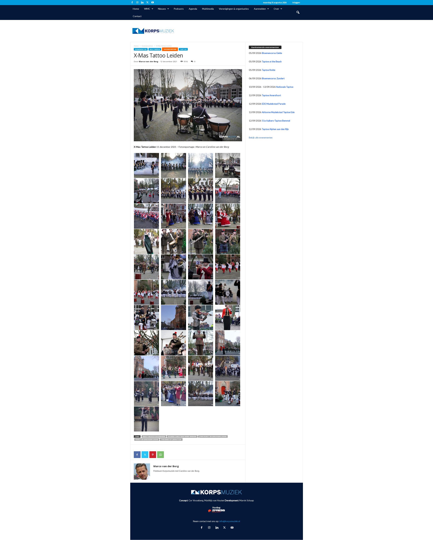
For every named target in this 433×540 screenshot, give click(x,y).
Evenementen (147, 46)
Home (136, 8)
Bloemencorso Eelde (272, 53)
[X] (147, 2)
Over (276, 8)
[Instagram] (137, 2)
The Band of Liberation (171, 439)
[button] (298, 12)
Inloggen (296, 2)
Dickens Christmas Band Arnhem (182, 436)
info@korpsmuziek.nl (229, 521)
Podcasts (179, 8)
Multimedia (208, 8)
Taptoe (183, 49)
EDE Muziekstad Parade (274, 103)
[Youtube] (153, 2)
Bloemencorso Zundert (273, 78)
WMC (147, 8)
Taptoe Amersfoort (271, 95)
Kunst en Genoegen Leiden (146, 439)
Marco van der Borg (148, 61)
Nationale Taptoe (284, 87)
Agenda (193, 8)
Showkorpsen (170, 49)
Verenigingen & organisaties (234, 8)
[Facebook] (132, 2)
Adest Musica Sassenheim (154, 436)
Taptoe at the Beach (272, 61)
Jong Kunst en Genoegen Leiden (212, 436)
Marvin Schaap (246, 500)
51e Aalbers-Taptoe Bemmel (276, 120)
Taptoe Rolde (268, 70)
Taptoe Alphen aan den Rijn (275, 129)
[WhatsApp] (160, 454)
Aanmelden (260, 8)
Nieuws (162, 8)
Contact (137, 16)
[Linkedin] (142, 2)
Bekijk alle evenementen (260, 137)
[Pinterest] (152, 454)
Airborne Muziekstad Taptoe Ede (278, 112)
